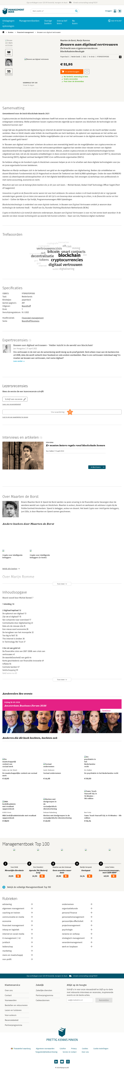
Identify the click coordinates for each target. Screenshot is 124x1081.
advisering (7, 904)
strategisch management (73, 938)
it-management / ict (11, 938)
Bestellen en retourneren (16, 1005)
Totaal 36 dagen (28, 85)
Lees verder (18, 361)
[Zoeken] (76, 11)
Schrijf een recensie (13, 399)
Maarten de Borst (68, 40)
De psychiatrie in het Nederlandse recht (101, 773)
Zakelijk (40, 985)
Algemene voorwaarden (45, 1049)
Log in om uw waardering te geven (15, 417)
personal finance (69, 913)
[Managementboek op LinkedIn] (56, 1061)
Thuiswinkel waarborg (22, 1049)
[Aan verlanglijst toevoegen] (87, 71)
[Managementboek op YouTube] (62, 1061)
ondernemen (68, 904)
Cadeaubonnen (43, 1000)
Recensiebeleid (11, 1020)
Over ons (9, 990)
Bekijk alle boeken (9, 569)
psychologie (67, 930)
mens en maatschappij (12, 955)
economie (6, 921)
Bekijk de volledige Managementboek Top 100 (29, 887)
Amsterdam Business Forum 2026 (25, 705)
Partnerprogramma (13, 1025)
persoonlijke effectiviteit (72, 921)
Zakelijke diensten (44, 990)
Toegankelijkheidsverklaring (46, 1052)
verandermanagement (72, 942)
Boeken (10, 32)
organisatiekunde (70, 908)
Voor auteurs (10, 1015)
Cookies (85, 1049)
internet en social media (13, 934)
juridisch (6, 942)
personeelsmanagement (73, 917)
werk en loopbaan (70, 946)
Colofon (63, 1049)
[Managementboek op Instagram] (68, 1061)
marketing (7, 951)
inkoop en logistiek (10, 930)
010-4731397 (116, 21)
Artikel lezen (96, 467)
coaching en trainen (11, 913)
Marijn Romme (83, 40)
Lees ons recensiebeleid (11, 404)
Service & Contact (69, 1052)
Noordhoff (26, 306)
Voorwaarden (11, 1000)
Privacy (74, 1049)
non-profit (7, 959)
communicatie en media (13, 917)
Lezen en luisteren (13, 1010)
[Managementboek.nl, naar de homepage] (13, 14)
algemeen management (13, 908)
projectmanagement (71, 925)
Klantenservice (12, 985)
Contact (8, 995)
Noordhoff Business (30, 321)
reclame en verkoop (71, 934)
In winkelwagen (72, 71)
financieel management (13, 925)
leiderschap (7, 946)
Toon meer (61, 584)
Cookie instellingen (100, 1049)
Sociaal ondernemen (52, 773)
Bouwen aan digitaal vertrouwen (49, 32)
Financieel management (25, 32)
